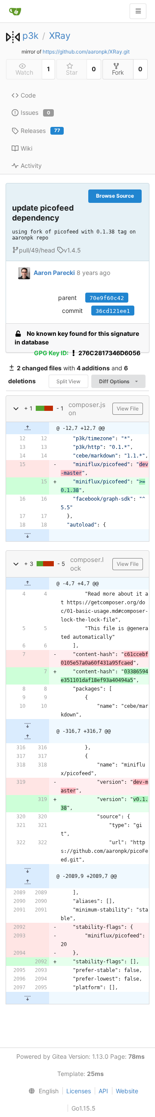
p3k (30, 35)
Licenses (78, 1091)
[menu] (42, 1091)
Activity (31, 165)
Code (28, 95)
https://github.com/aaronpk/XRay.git (86, 51)
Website (127, 1091)
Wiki (26, 148)
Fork (118, 72)
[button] (16, 408)
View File (128, 408)
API (103, 1091)
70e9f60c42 (107, 298)
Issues (35, 112)
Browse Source (115, 195)
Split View (68, 381)
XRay (60, 35)
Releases (40, 130)
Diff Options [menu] (115, 381)
